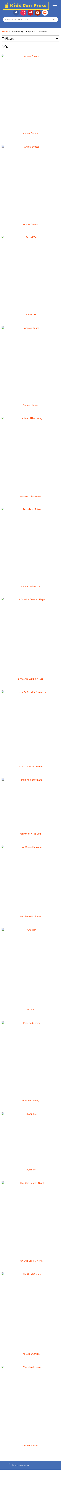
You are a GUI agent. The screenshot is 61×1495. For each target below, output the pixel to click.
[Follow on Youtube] (38, 13)
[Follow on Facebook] (16, 13)
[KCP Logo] (26, 9)
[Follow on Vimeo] (45, 13)
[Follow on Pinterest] (30, 13)
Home (5, 31)
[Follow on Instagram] (23, 13)
